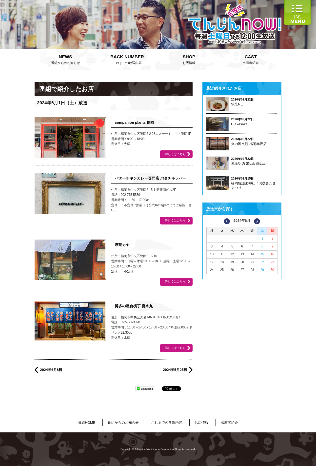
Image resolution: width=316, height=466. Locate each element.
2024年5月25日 (175, 370)
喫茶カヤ (122, 245)
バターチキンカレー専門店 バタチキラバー (150, 178)
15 (262, 254)
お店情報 (188, 59)
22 (262, 262)
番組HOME (86, 423)
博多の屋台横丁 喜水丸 (134, 306)
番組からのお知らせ (65, 59)
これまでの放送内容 (127, 59)
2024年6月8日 (51, 370)
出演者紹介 (251, 59)
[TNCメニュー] (297, 2)
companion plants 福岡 (134, 122)
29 (262, 270)
